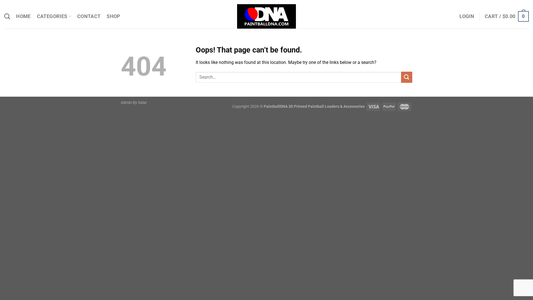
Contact (88, 16)
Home (23, 16)
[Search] (7, 16)
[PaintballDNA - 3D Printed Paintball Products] (266, 16)
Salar (142, 102)
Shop (113, 16)
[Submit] (406, 77)
